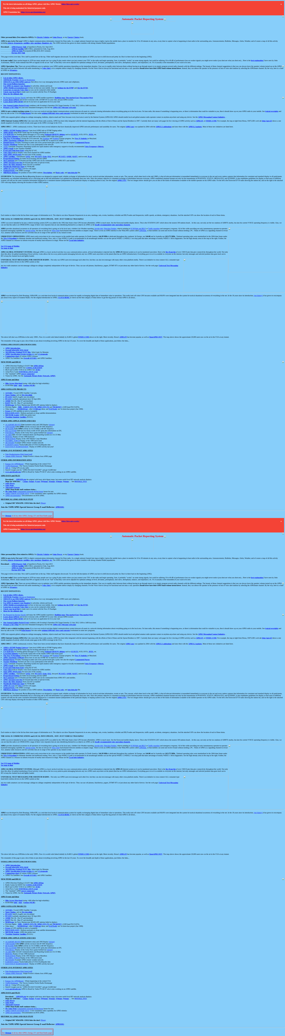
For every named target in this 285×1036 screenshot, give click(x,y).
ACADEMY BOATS (13, 425)
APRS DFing (39, 366)
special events (30, 231)
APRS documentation (13, 495)
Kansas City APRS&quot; (14, 464)
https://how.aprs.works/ (70, 4)
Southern (46, 138)
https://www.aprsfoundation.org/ (33, 12)
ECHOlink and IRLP (138, 229)
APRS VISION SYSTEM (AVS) (17, 493)
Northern (56, 138)
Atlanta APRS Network (13, 456)
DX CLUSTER (11, 431)
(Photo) (43, 503)
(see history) (258, 296)
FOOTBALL (10, 433)
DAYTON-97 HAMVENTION (16, 447)
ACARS (8, 435)
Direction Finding (110, 229)
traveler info (99, 229)
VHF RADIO (10, 427)
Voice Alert (56, 231)
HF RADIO (9, 429)
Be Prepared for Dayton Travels (14, 98)
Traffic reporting (154, 229)
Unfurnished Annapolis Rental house (30, 491)
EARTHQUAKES (12, 445)
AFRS (5, 146)
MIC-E (7, 468)
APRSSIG (59, 507)
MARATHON (10, 439)
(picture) (52, 425)
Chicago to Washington (19, 80)
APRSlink (142, 231)
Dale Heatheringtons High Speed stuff (18, 454)
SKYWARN (9, 443)
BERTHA (8, 437)
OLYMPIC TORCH (12, 441)
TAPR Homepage (11, 466)
